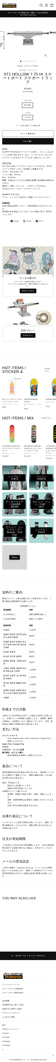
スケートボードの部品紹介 (13, 989)
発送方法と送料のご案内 (12, 1009)
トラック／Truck (30, 66)
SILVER (27, 105)
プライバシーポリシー (11, 1013)
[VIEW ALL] (28, 320)
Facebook (6, 1045)
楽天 (4, 1025)
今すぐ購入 (28, 141)
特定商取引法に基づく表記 (13, 1005)
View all (47, 370)
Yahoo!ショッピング (10, 1029)
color (28, 100)
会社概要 (5, 1001)
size (28, 113)
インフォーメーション (11, 985)
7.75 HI (27, 117)
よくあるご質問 (8, 1017)
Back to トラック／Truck (30, 956)
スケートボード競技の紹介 (13, 993)
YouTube (6, 1037)
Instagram (6, 1041)
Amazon (5, 1033)
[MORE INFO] (28, 271)
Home (20, 66)
